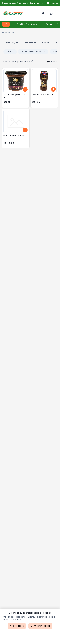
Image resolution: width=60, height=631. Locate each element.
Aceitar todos (17, 625)
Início (4, 32)
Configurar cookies (40, 625)
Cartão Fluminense (28, 24)
